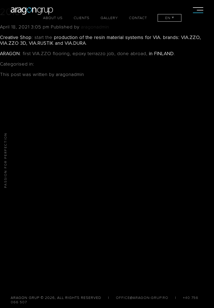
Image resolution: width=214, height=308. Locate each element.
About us (53, 18)
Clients (82, 18)
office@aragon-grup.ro (142, 297)
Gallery (109, 18)
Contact (138, 18)
